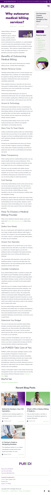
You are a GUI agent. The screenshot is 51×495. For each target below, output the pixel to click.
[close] (49, 1)
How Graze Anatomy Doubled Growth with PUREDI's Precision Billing (31, 1)
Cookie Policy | (14, 491)
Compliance (40, 48)
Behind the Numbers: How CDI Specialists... (13, 410)
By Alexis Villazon (13, 26)
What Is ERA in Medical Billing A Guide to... (38, 410)
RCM (39, 38)
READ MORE (21, 421)
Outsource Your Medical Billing (9, 382)
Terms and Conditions (25, 491)
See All (38, 53)
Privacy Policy (5, 491)
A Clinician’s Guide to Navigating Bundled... (9, 443)
